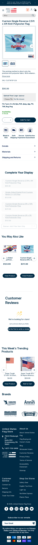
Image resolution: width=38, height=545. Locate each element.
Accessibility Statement (24, 465)
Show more (6, 76)
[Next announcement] (35, 3)
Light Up (23, 490)
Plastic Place (24, 497)
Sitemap (23, 470)
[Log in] (31, 10)
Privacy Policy (25, 457)
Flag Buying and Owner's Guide (25, 440)
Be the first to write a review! (19, 329)
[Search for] (33, 15)
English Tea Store (26, 486)
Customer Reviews (26, 453)
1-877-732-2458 (11, 448)
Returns (5, 488)
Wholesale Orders (26, 449)
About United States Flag (27, 434)
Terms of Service (26, 460)
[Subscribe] (33, 523)
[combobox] (16, 15)
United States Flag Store (22, 504)
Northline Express (26, 493)
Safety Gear (24, 482)
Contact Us (6, 485)
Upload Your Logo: (14, 96)
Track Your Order (8, 496)
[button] (3, 10)
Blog (21, 446)
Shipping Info (6, 492)
